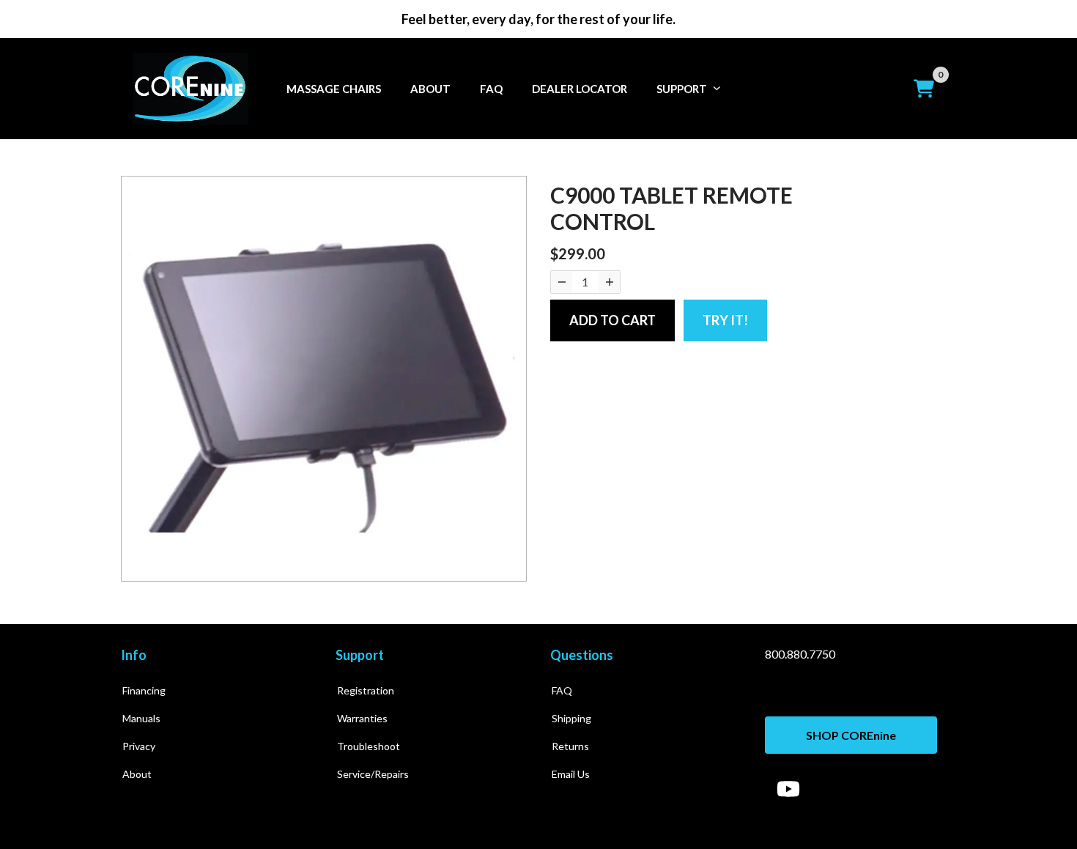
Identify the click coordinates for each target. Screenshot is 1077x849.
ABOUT (430, 88)
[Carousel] (324, 379)
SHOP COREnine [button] (851, 735)
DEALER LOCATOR (579, 88)
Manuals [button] (141, 718)
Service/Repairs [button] (373, 774)
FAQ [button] (562, 690)
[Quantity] (561, 282)
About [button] (137, 774)
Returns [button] (570, 746)
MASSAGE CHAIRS (333, 88)
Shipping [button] (571, 718)
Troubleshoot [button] (368, 746)
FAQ (491, 88)
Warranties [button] (362, 718)
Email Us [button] (571, 774)
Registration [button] (365, 690)
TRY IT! (725, 320)
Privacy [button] (138, 746)
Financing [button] (144, 690)
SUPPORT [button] (681, 88)
